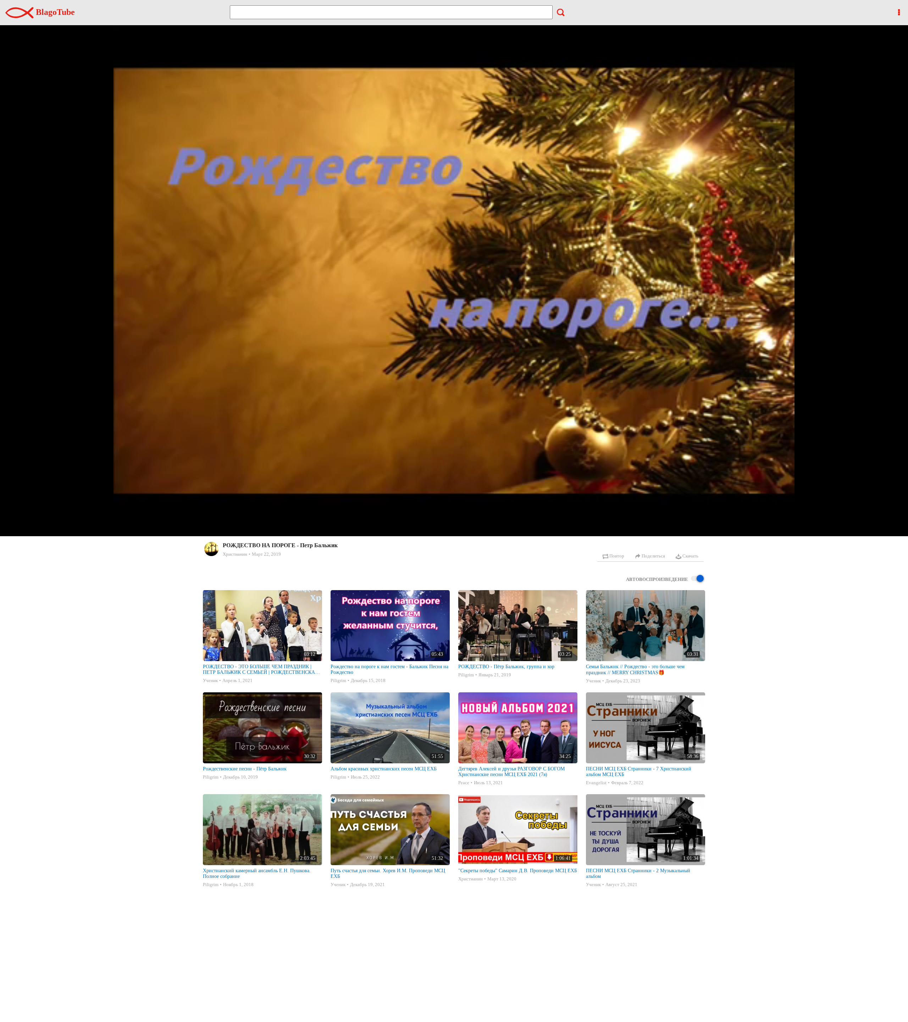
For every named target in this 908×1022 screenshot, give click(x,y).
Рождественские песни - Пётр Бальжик (245, 768)
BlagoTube (54, 12)
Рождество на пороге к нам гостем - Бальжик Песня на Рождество (389, 669)
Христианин (235, 554)
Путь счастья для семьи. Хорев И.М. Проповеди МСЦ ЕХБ (388, 873)
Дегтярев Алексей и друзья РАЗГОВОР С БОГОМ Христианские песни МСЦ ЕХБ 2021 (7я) (511, 771)
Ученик (210, 680)
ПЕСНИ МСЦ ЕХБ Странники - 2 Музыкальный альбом (638, 873)
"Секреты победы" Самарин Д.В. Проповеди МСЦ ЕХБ (517, 870)
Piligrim (338, 680)
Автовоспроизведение (657, 579)
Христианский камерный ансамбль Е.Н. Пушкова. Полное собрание (257, 873)
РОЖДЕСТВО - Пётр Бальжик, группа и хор (506, 666)
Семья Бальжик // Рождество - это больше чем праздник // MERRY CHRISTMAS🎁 (635, 669)
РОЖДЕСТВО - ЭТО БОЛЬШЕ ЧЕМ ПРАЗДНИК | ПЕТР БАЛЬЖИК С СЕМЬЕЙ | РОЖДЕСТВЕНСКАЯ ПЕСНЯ (260, 669)
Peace (463, 782)
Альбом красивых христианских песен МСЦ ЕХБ (384, 768)
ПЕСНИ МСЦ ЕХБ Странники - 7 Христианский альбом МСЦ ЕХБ (638, 771)
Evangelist (596, 782)
